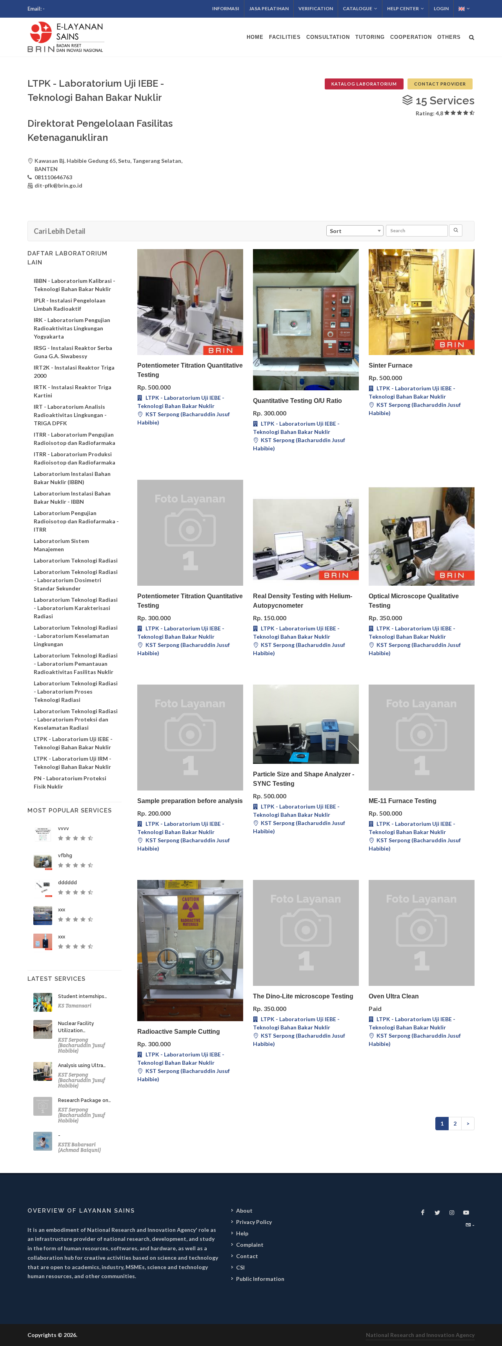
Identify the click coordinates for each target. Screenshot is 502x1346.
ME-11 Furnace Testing (403, 801)
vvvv (63, 828)
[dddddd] (42, 888)
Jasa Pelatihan (269, 8)
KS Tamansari (74, 1005)
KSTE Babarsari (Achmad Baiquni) (79, 1147)
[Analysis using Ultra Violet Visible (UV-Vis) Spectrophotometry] (42, 1071)
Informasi (225, 8)
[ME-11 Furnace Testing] (422, 737)
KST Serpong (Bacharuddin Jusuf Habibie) (183, 418)
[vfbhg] (42, 861)
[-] (42, 1141)
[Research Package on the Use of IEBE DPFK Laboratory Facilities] (42, 1106)
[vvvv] (42, 834)
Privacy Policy (254, 1222)
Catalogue (357, 8)
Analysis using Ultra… (82, 1065)
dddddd (67, 882)
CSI (240, 1267)
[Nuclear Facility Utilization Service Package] (42, 1029)
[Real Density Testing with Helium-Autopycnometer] (306, 533)
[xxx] (42, 915)
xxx (61, 910)
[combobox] (355, 230)
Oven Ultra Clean (394, 996)
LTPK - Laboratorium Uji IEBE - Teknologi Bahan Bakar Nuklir (180, 401)
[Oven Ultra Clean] (422, 933)
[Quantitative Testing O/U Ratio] (306, 319)
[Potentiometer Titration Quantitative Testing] (190, 302)
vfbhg (65, 855)
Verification (315, 8)
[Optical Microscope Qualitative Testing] (422, 533)
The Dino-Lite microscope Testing (303, 996)
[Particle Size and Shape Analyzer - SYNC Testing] (306, 724)
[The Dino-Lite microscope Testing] (306, 933)
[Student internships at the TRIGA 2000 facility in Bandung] (42, 1002)
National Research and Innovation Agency (420, 1334)
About (244, 1210)
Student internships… (82, 996)
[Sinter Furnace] (422, 302)
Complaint (250, 1244)
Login (441, 8)
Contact (247, 1256)
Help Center (403, 8)
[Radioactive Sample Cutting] (190, 950)
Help (242, 1233)
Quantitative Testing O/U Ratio (297, 400)
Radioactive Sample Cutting (178, 1031)
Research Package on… (84, 1100)
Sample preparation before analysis (190, 801)
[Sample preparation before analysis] (190, 737)
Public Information (260, 1278)
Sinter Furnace (391, 365)
